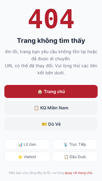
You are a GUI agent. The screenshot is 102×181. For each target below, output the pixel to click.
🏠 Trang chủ (51, 91)
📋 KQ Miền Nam (51, 107)
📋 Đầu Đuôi (75, 156)
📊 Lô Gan (27, 144)
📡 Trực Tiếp (74, 144)
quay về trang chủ (78, 173)
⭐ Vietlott (27, 156)
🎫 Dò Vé (51, 124)
